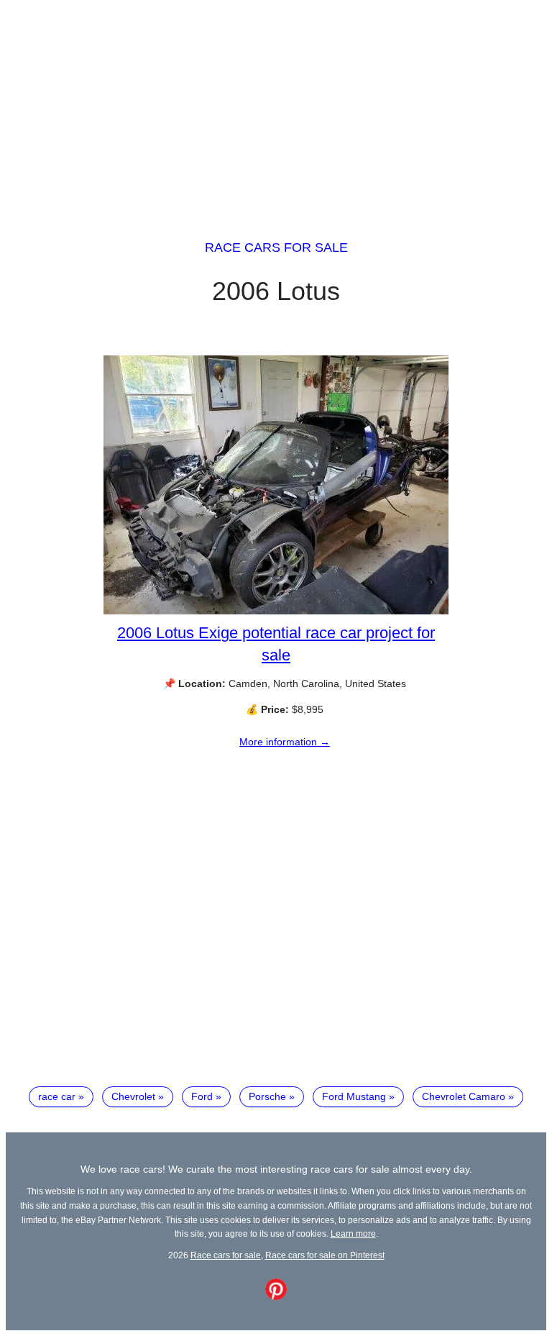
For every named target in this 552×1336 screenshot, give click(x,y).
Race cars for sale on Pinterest (325, 1255)
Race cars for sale (276, 247)
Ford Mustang (354, 1096)
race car (56, 1096)
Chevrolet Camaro (463, 1096)
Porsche (267, 1096)
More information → (284, 741)
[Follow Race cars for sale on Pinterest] (276, 1296)
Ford (202, 1096)
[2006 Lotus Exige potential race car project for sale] (276, 611)
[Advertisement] (276, 106)
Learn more (353, 1233)
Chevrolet (133, 1096)
